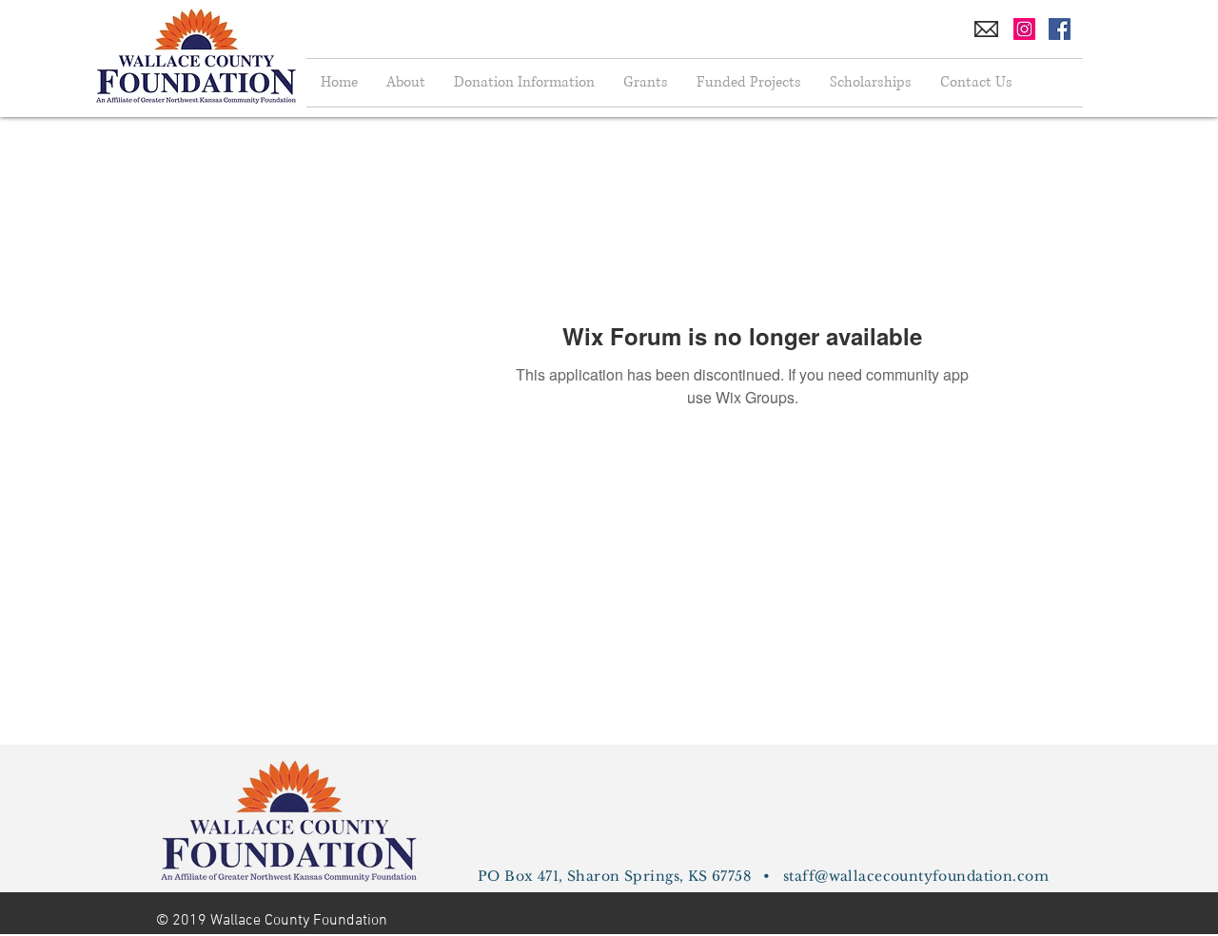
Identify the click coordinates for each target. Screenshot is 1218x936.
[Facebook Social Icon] (1060, 29)
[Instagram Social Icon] (1024, 29)
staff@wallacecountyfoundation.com (916, 876)
